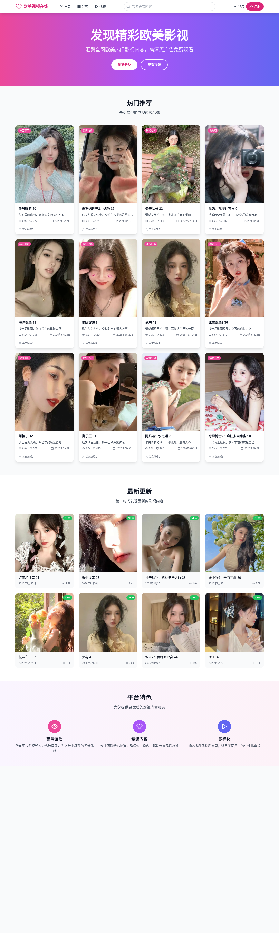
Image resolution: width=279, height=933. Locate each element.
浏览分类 (124, 64)
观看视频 (154, 64)
